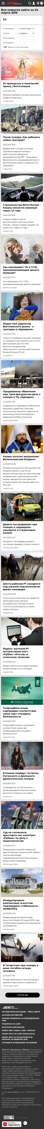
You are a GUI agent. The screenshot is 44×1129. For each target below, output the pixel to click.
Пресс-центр (34, 1012)
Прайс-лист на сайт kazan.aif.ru (18, 1034)
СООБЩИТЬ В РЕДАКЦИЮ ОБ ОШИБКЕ (19, 1043)
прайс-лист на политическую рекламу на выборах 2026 (17, 1038)
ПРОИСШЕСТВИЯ (10, 420)
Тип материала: (8, 28)
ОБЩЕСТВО (8, 101)
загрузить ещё (22, 995)
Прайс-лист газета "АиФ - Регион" (18, 1030)
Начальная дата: (9, 38)
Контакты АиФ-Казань (13, 1027)
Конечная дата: (8, 43)
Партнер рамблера (22, 1117)
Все (5, 19)
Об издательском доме (14, 1012)
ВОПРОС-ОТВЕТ (10, 288)
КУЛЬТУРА (7, 796)
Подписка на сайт (11, 1024)
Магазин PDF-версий (12, 1015)
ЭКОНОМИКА (9, 737)
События (7, 169)
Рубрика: (6, 33)
